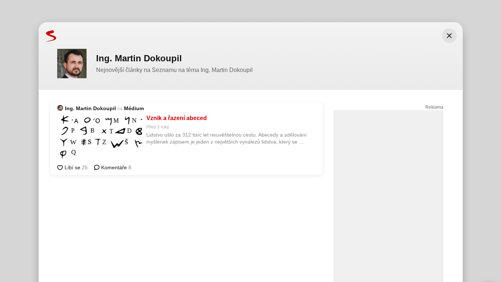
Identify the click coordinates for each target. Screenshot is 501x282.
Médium (134, 108)
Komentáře (115, 167)
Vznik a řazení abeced (176, 118)
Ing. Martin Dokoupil (90, 108)
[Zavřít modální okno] (449, 35)
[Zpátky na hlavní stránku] (47, 35)
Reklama (434, 107)
